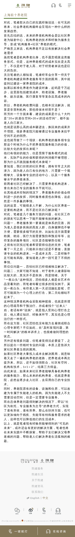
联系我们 (38, 492)
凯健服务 (38, 468)
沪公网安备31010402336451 (36, 521)
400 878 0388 (61, 5)
